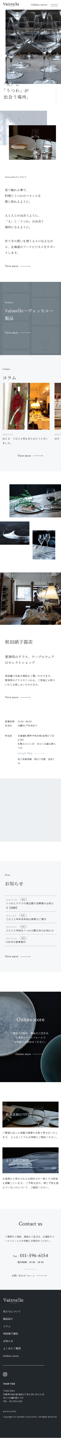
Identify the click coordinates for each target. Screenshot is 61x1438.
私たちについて (12, 1311)
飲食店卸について (19, 1114)
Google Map (25, 753)
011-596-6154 (34, 1255)
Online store (39, 4)
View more (12, 266)
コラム (7, 1326)
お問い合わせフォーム (23, 1275)
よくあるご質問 (17, 1160)
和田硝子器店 (10, 1333)
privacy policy (9, 1411)
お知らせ (8, 1341)
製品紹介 (8, 1319)
